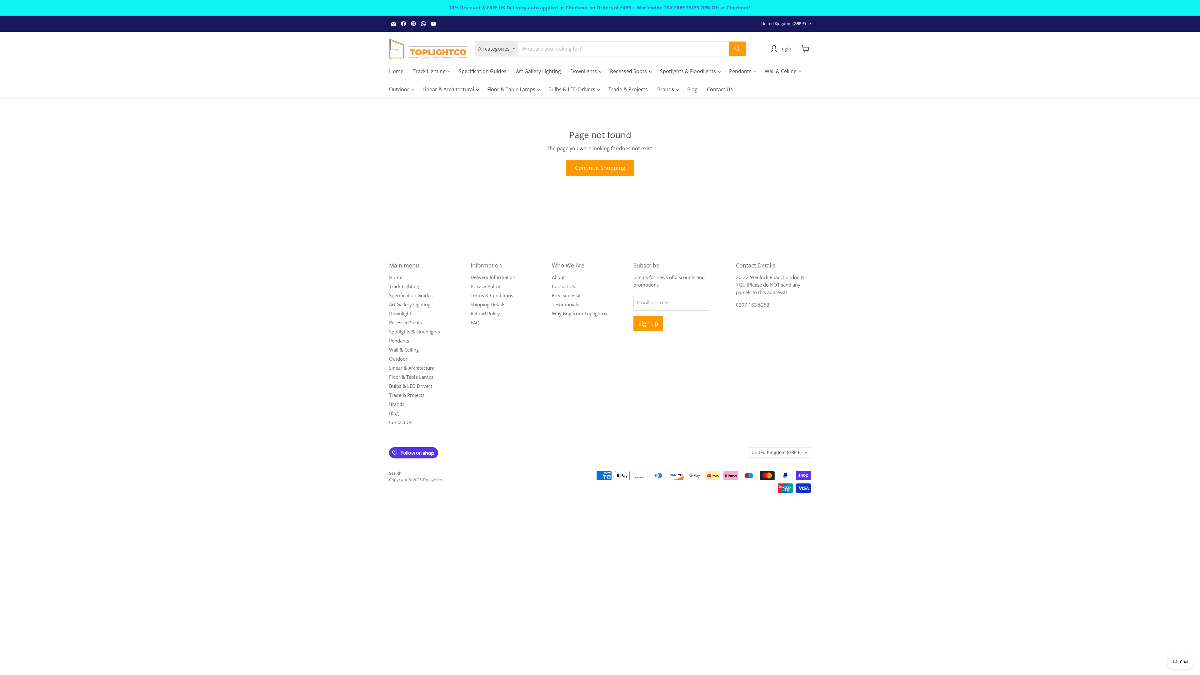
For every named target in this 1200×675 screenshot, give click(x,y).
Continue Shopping (600, 168)
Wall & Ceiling (781, 71)
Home (396, 71)
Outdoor (400, 89)
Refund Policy (485, 313)
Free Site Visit (566, 295)
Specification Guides (483, 71)
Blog (692, 89)
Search (395, 473)
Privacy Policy (485, 286)
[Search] (737, 49)
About (558, 277)
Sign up (648, 323)
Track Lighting (430, 71)
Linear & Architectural (448, 89)
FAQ (475, 322)
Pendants (741, 71)
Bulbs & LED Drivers (572, 89)
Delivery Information (493, 277)
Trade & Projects (628, 89)
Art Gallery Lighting (538, 71)
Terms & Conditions (492, 295)
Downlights (584, 71)
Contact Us (720, 89)
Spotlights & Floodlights (688, 71)
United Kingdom (783, 23)
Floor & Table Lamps (512, 89)
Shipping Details (488, 304)
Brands (666, 89)
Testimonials (565, 304)
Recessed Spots (629, 71)
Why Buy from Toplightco (579, 313)
